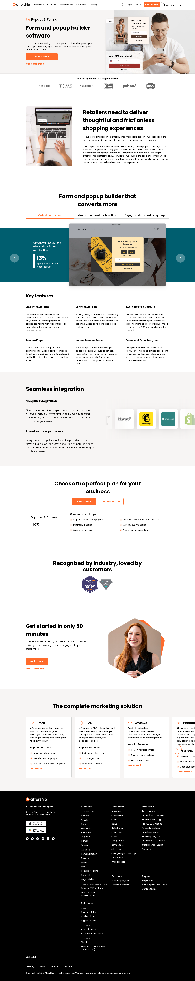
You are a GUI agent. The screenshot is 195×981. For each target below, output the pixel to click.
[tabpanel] (97, 293)
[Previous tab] (14, 258)
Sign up (138, 4)
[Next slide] (177, 749)
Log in (129, 4)
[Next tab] (180, 258)
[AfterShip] (22, 4)
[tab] (50, 215)
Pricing (94, 4)
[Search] (123, 4)
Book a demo (151, 4)
